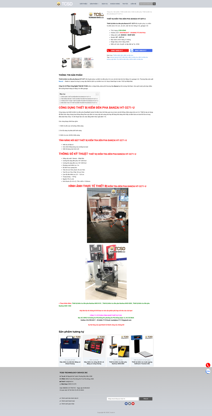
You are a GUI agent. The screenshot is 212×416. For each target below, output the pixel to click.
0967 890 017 (117, 50)
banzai (112, 57)
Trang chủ (110, 12)
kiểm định (125, 57)
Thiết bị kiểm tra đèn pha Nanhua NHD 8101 (86, 303)
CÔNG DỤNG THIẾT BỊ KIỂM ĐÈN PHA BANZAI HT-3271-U (76, 96)
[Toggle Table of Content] (96, 94)
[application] (98, 3)
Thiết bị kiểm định (125, 12)
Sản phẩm (116, 12)
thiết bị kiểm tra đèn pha (136, 59)
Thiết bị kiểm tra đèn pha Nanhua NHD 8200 (117, 303)
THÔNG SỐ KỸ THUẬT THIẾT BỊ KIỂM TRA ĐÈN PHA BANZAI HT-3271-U (79, 100)
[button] (102, 13)
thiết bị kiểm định (124, 59)
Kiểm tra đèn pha (137, 12)
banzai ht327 (118, 57)
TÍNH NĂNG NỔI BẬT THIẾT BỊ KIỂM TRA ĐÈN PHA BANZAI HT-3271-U (79, 98)
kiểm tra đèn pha (133, 57)
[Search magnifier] (154, 3)
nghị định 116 (115, 59)
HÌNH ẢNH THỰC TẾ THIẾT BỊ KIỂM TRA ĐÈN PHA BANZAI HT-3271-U (79, 102)
